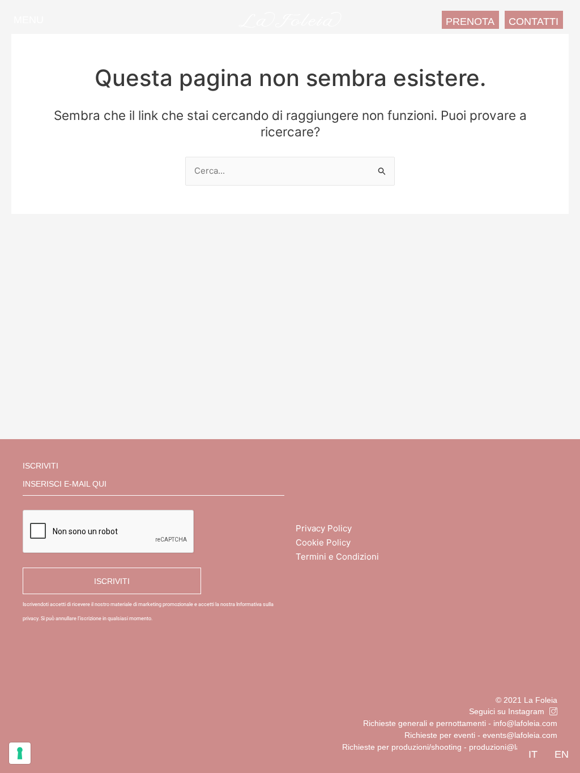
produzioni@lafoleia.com (513, 746)
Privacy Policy (324, 528)
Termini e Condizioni (337, 556)
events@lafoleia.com (520, 735)
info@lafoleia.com (525, 723)
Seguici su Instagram (506, 711)
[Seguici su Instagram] (553, 711)
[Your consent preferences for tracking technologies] (20, 753)
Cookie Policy (323, 542)
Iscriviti (40, 465)
